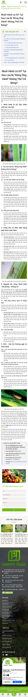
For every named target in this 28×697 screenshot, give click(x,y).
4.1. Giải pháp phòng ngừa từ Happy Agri (15, 58)
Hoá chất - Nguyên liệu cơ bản (7, 616)
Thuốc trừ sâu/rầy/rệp (7, 606)
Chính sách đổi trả (6, 644)
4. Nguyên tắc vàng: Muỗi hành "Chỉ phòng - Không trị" (14, 54)
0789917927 (22, 589)
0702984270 (8, 582)
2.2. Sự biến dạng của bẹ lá (11, 45)
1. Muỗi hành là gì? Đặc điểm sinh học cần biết (14, 35)
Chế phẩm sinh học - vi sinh (8, 620)
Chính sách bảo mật (6, 647)
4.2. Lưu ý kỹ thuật (9, 60)
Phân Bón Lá (5, 600)
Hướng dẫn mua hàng (7, 638)
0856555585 (15, 577)
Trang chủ (3, 6)
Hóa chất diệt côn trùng (7, 612)
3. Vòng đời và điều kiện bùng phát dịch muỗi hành (13, 50)
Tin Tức (9, 6)
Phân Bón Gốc (5, 603)
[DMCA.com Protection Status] (7, 592)
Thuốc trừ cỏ (5, 623)
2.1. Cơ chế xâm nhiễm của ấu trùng (13, 43)
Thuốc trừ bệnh (5, 609)
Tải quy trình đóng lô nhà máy (7, 631)
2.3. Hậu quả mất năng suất (11, 47)
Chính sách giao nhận (7, 641)
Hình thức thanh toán (7, 635)
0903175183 (19, 586)
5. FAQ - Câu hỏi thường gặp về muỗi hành (14, 62)
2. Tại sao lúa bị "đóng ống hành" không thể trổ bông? (14, 39)
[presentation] (1, 534)
